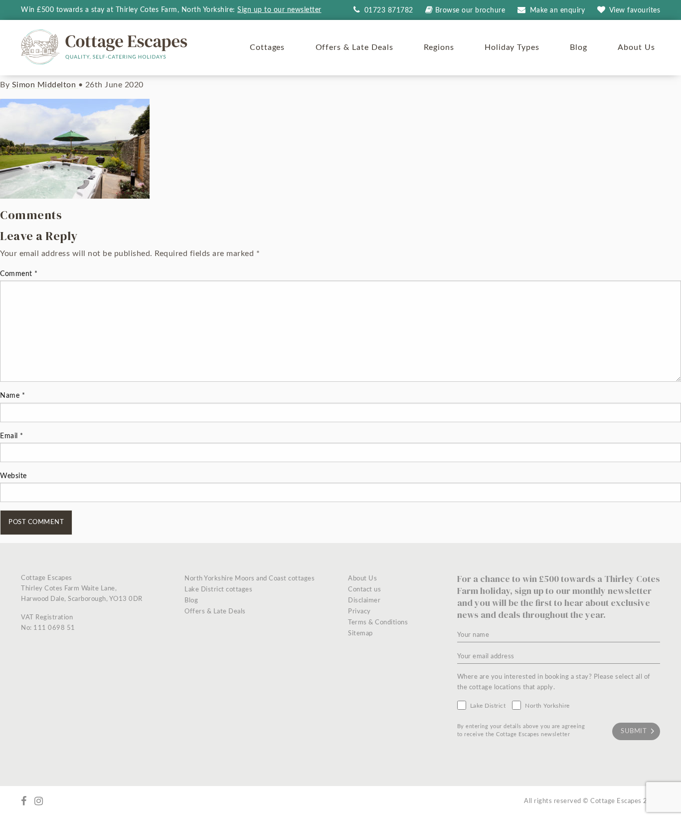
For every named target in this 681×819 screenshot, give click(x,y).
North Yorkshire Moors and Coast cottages (249, 578)
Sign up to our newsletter (279, 9)
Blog (578, 47)
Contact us (364, 589)
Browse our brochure (470, 10)
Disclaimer (364, 600)
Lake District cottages (218, 589)
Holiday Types (512, 47)
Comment (19, 274)
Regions (439, 47)
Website (13, 476)
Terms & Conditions (378, 622)
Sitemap (360, 633)
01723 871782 (387, 10)
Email (11, 436)
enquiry (557, 10)
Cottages (267, 47)
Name (12, 395)
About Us (636, 47)
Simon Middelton (43, 85)
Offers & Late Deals (354, 47)
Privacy (359, 611)
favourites (635, 10)
